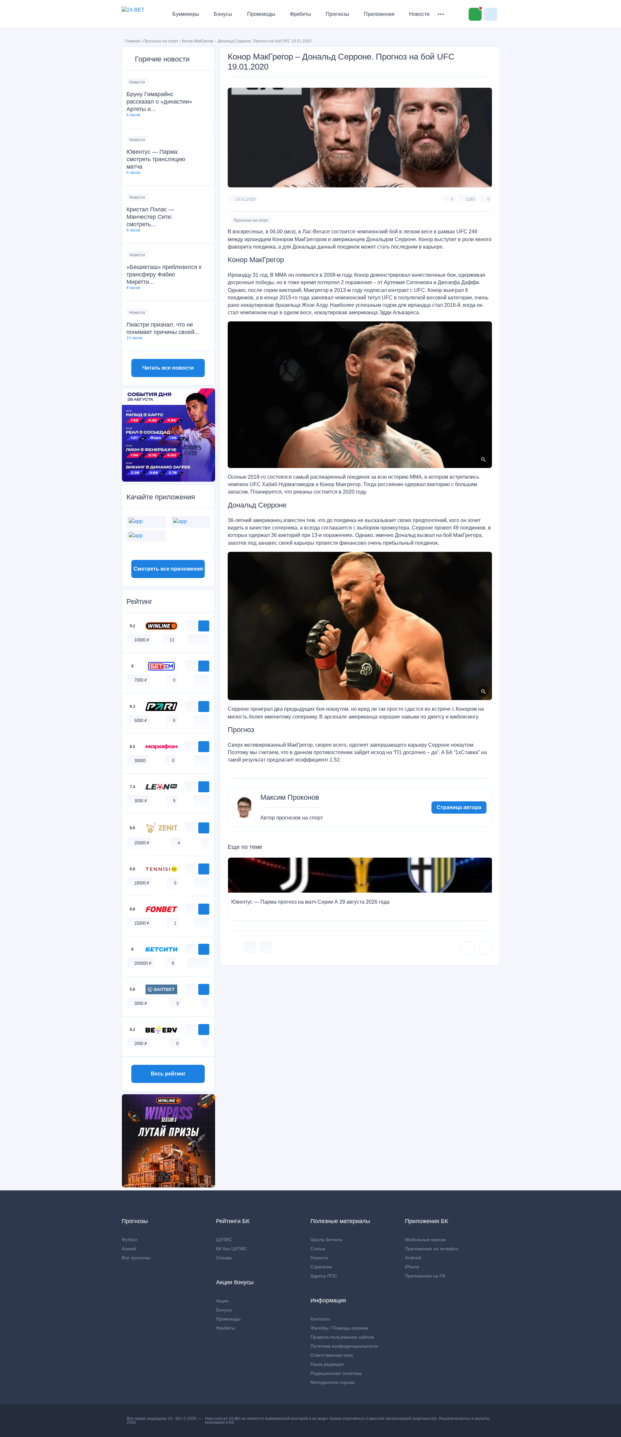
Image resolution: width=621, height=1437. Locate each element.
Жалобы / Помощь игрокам (339, 1328)
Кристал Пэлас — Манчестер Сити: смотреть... (150, 217)
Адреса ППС (323, 1275)
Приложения (379, 14)
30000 (140, 760)
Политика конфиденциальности (344, 1346)
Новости (419, 14)
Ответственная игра (331, 1355)
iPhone (412, 1266)
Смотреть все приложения (168, 569)
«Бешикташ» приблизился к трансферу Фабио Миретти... (164, 274)
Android (413, 1257)
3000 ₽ (140, 800)
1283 (470, 199)
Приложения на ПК (425, 1275)
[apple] (205, 639)
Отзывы (224, 1257)
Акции (222, 1300)
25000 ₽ (141, 843)
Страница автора (459, 807)
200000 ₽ (143, 963)
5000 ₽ (140, 720)
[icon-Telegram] (265, 947)
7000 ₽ (140, 680)
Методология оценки (332, 1382)
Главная (132, 41)
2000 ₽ (140, 1043)
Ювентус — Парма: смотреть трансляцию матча (155, 159)
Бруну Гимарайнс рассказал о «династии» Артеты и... (159, 101)
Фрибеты (300, 14)
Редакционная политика (336, 1373)
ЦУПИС (224, 1239)
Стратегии (321, 1266)
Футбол (129, 1239)
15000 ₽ (141, 923)
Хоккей (129, 1248)
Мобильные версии (425, 1239)
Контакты (320, 1318)
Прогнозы (337, 14)
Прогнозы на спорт (161, 41)
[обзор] (190, 625)
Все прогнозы (136, 1257)
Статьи (317, 1248)
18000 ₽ (141, 883)
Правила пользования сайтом (342, 1337)
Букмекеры (185, 14)
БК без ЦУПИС (231, 1248)
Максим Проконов (289, 797)
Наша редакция (327, 1364)
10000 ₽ (141, 640)
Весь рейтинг (168, 1073)
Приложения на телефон (431, 1248)
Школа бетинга (326, 1239)
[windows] (191, 639)
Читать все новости (168, 368)
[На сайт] (203, 625)
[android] (198, 639)
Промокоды (261, 14)
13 (171, 640)
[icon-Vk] (250, 947)
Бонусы (223, 14)
